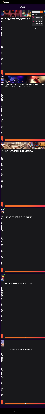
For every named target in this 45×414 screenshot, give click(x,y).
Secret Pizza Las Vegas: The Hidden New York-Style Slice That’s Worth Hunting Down (39, 21)
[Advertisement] (37, 36)
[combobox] (36, 12)
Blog (33, 30)
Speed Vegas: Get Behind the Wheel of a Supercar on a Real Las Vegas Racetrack (39, 18)
